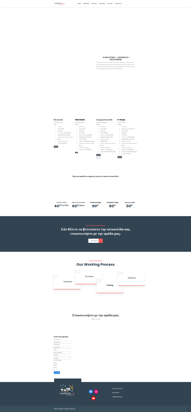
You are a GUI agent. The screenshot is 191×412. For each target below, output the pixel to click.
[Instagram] (96, 392)
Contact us (118, 3)
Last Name (57, 344)
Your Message (57, 360)
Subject (56, 355)
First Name (57, 339)
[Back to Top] (188, 409)
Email (55, 349)
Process (110, 3)
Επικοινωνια (94, 240)
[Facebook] (91, 392)
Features (102, 3)
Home (79, 3)
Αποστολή (56, 372)
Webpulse (86, 3)
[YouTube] (93, 398)
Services (94, 3)
